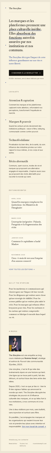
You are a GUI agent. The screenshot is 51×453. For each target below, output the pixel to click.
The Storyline (15, 9)
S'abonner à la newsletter (26, 73)
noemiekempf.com (40, 443)
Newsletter (13, 443)
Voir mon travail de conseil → (34, 426)
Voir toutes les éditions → (22, 269)
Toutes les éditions (24, 445)
